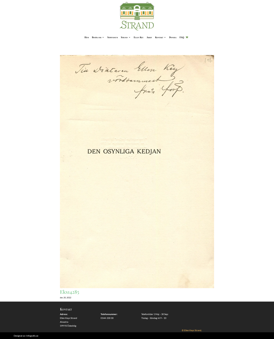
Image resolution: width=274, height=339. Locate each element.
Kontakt (159, 37)
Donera (172, 37)
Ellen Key (138, 37)
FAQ (182, 37)
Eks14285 (69, 291)
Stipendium (112, 37)
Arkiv (149, 37)
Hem (86, 37)
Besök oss (96, 37)
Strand (124, 37)
